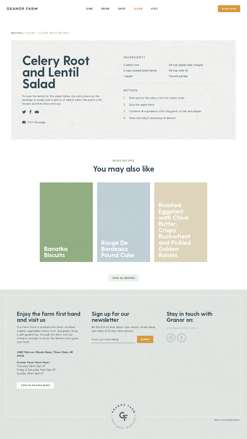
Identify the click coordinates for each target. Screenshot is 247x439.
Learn (138, 8)
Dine (89, 8)
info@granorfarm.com (182, 328)
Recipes (17, 32)
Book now (229, 8)
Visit (154, 8)
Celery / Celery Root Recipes (47, 32)
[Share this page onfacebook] (30, 112)
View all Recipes (123, 277)
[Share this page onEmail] (37, 112)
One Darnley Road (230, 420)
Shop (122, 8)
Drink (105, 8)
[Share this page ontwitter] (24, 112)
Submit (145, 339)
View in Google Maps (35, 385)
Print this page (36, 122)
